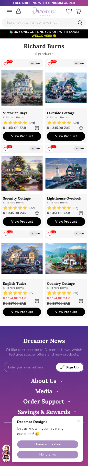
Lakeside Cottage (61, 113)
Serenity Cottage (17, 198)
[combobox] (44, 22)
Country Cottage (61, 283)
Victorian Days (15, 113)
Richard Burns (15, 117)
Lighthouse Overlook (64, 198)
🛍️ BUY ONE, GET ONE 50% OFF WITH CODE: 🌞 (44, 33)
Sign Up (72, 367)
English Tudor (14, 283)
